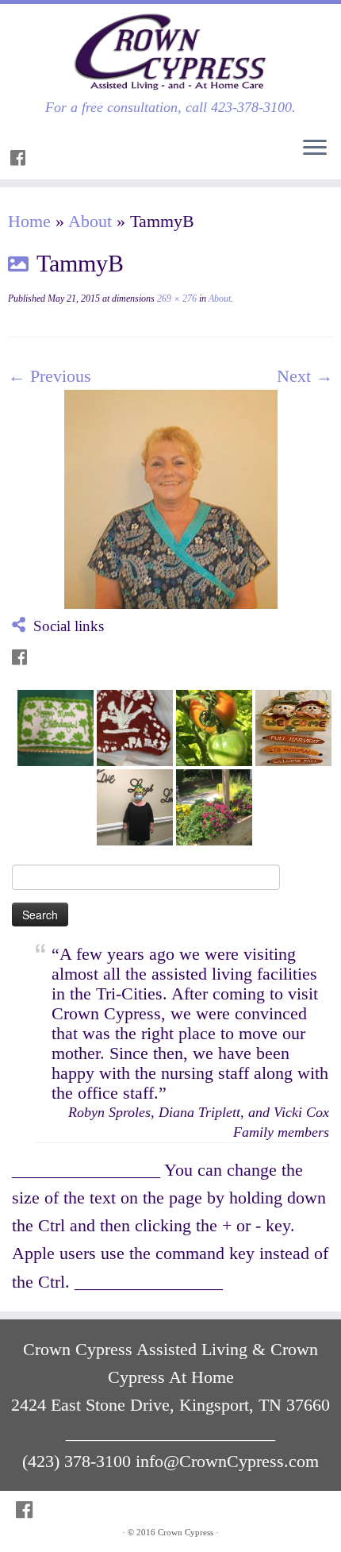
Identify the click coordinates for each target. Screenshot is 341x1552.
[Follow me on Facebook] (20, 158)
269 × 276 (176, 298)
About (90, 221)
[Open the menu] (315, 148)
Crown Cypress (185, 1532)
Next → (305, 376)
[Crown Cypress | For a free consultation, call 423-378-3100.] (170, 51)
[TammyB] (171, 497)
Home (29, 221)
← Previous (49, 376)
